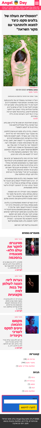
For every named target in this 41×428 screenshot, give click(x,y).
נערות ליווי (31, 381)
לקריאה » (18, 270)
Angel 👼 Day (14, 2)
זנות (33, 387)
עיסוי (33, 377)
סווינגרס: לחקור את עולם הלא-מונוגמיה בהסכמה (14, 250)
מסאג (32, 384)
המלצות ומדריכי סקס (26, 366)
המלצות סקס (30, 391)
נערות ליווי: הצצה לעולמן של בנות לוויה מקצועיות (12, 287)
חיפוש (35, 398)
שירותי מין (31, 359)
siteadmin (34, 87)
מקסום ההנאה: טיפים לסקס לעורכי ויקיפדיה (13, 328)
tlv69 (35, 118)
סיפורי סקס (33, 92)
